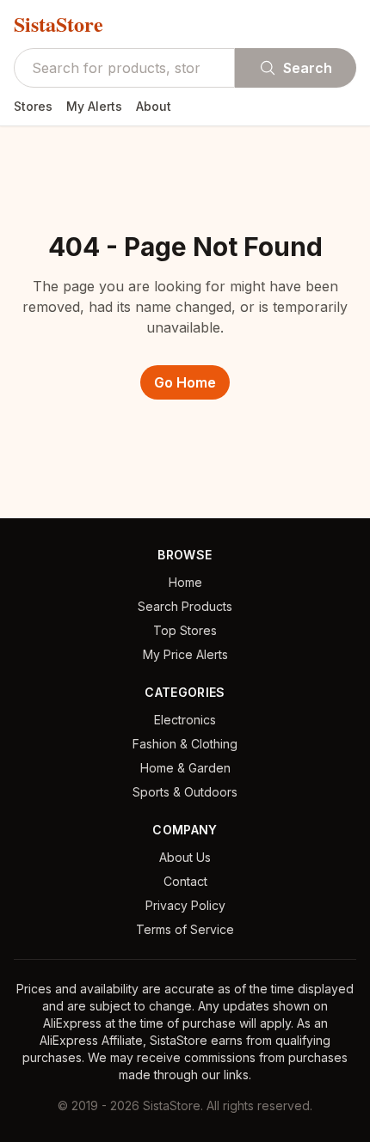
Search (307, 67)
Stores (33, 106)
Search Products (185, 606)
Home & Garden (185, 767)
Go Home (185, 382)
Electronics (185, 719)
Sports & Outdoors (185, 792)
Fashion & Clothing (185, 743)
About (153, 106)
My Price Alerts (185, 654)
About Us (185, 857)
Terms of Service (185, 929)
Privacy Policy (185, 905)
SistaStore (58, 24)
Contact (185, 881)
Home (185, 582)
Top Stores (185, 630)
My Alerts (94, 106)
